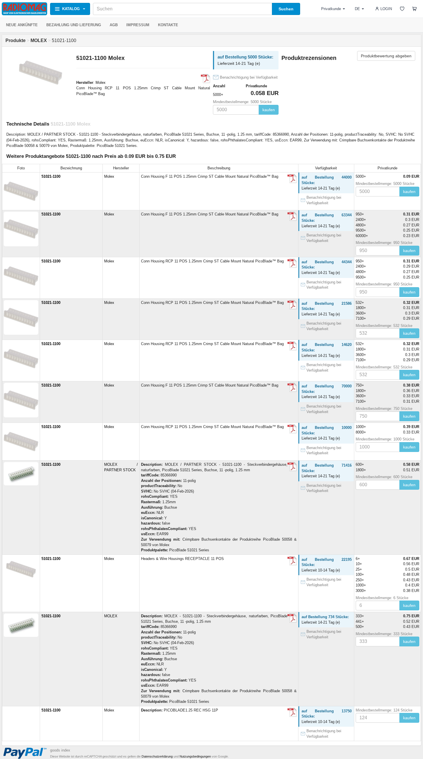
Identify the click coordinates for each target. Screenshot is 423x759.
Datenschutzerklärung (157, 756)
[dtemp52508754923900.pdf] (292, 216)
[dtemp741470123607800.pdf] (205, 78)
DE (357, 9)
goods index (60, 750)
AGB (114, 25)
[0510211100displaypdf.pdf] (292, 178)
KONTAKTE (168, 25)
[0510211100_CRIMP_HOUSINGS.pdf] (292, 560)
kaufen (268, 109)
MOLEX (110, 616)
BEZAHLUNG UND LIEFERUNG (73, 25)
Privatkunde (331, 9)
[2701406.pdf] (292, 466)
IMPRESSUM (137, 25)
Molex (101, 82)
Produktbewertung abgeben (386, 56)
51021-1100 (50, 176)
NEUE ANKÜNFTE (22, 25)
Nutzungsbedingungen (195, 756)
